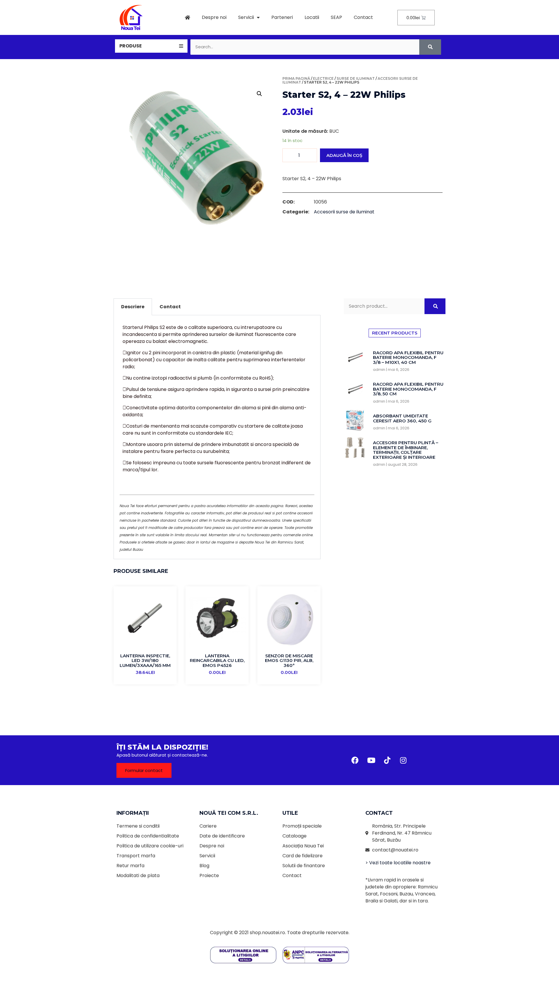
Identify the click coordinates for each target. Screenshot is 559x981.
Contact (363, 17)
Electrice (323, 78)
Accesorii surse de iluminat (344, 211)
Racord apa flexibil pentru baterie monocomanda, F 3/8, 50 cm (408, 388)
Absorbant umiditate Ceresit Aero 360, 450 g (402, 418)
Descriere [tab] (132, 306)
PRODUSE (130, 46)
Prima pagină (296, 78)
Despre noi (214, 17)
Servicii (246, 17)
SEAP (336, 17)
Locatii (312, 17)
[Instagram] (403, 760)
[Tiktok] (387, 760)
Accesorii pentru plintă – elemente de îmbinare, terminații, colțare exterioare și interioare (405, 450)
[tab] (151, 46)
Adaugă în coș (344, 155)
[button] (143, 770)
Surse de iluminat (356, 78)
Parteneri (282, 17)
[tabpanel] (217, 437)
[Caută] (430, 47)
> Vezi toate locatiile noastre (398, 862)
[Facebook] (355, 760)
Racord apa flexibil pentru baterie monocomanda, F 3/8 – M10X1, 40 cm (408, 357)
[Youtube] (371, 760)
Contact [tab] (170, 306)
